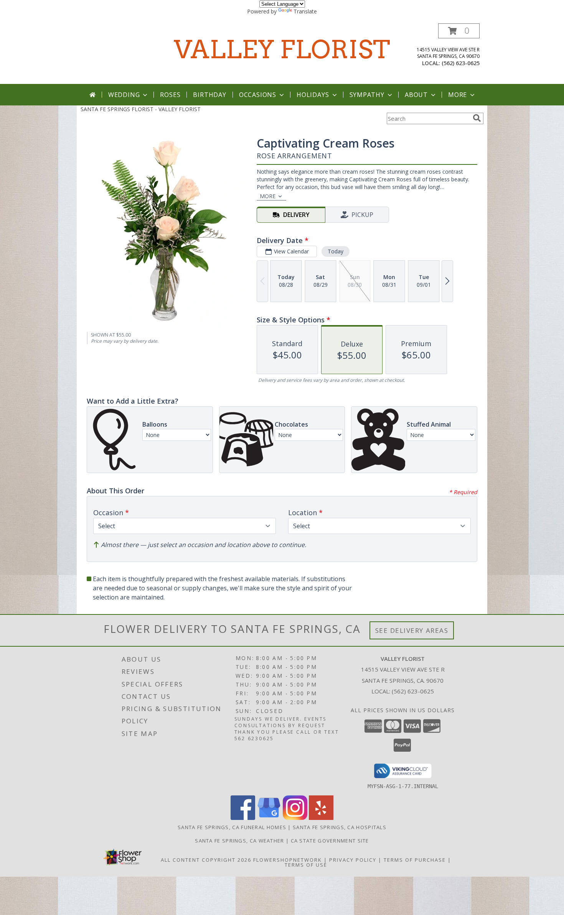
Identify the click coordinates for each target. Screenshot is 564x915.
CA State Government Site (330, 840)
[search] (477, 118)
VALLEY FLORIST (282, 49)
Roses (170, 94)
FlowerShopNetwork (287, 859)
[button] (459, 30)
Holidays (313, 94)
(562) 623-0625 (461, 63)
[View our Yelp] (321, 817)
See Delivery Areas (412, 630)
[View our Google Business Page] (269, 817)
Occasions (257, 94)
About (416, 94)
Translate (305, 11)
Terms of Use (306, 864)
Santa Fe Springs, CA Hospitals (339, 827)
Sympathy (367, 94)
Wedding (124, 94)
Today (335, 251)
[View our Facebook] (243, 817)
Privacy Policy (352, 859)
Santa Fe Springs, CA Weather (239, 840)
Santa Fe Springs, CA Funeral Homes (232, 827)
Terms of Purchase (415, 859)
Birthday (209, 94)
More (457, 94)
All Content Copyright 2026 (206, 859)
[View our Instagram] (295, 817)
